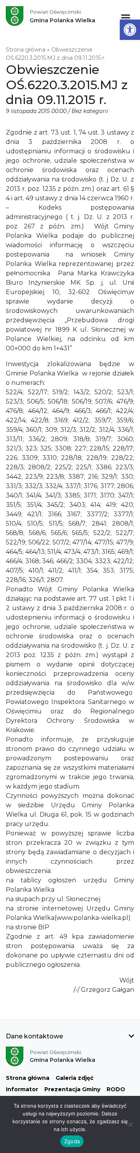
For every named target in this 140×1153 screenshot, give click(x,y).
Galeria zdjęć (74, 1077)
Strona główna (26, 49)
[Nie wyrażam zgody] (130, 1124)
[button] (130, 30)
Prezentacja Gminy (72, 1089)
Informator (22, 1089)
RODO (116, 1089)
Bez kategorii (90, 111)
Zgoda (72, 1141)
